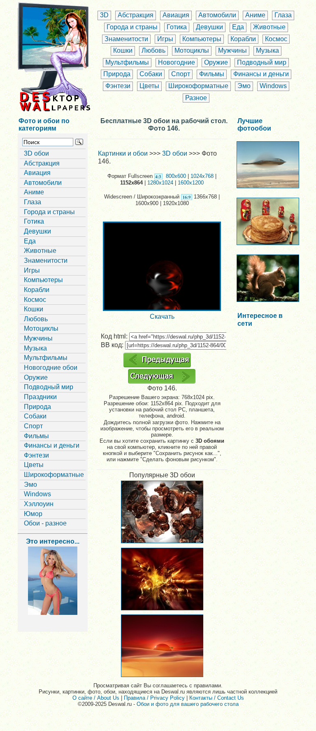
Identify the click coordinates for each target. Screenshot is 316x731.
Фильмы (211, 73)
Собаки (150, 73)
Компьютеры (201, 38)
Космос (276, 38)
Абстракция (135, 15)
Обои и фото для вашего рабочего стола (188, 704)
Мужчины (232, 50)
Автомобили (217, 15)
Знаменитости (126, 38)
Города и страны (132, 26)
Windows (273, 85)
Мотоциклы (191, 50)
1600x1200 (191, 183)
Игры (165, 38)
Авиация (176, 15)
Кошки (122, 50)
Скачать (162, 316)
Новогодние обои (50, 367)
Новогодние (176, 62)
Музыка (267, 50)
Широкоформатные (198, 85)
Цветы (149, 85)
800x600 (176, 176)
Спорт (180, 73)
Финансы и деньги (261, 73)
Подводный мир (261, 62)
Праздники (40, 396)
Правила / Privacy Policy (154, 698)
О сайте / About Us (95, 698)
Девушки (209, 26)
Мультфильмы (127, 62)
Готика (177, 26)
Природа (116, 73)
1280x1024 (160, 183)
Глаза (283, 15)
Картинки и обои (123, 153)
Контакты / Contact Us (216, 698)
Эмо (244, 85)
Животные (269, 26)
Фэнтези (117, 85)
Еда (238, 26)
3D (104, 15)
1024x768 (202, 176)
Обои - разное (45, 523)
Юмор (33, 513)
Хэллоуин (38, 503)
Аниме (255, 15)
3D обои (36, 153)
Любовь (153, 50)
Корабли (243, 38)
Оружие (216, 62)
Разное (196, 97)
